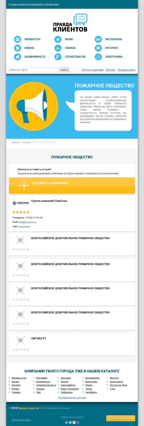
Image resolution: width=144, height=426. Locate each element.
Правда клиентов (28, 408)
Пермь (88, 385)
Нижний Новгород (46, 385)
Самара (40, 388)
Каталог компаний (92, 69)
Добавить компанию (50, 183)
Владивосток (19, 378)
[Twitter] (70, 422)
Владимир (41, 378)
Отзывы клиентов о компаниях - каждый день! (34, 4)
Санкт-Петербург (70, 388)
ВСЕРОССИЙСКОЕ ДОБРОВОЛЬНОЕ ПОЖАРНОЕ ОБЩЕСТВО (70, 238)
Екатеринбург (92, 378)
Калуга (64, 381)
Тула (112, 388)
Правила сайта (126, 69)
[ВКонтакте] (66, 422)
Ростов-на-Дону (118, 385)
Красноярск (116, 381)
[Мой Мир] (78, 422)
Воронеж (66, 378)
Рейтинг (110, 69)
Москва (16, 385)
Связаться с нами (21, 419)
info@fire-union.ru (27, 222)
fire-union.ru (24, 226)
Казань (15, 381)
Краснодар (91, 381)
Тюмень (16, 392)
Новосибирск (68, 385)
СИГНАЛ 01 (38, 338)
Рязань (15, 388)
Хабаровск (67, 392)
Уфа (38, 392)
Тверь (88, 388)
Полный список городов (72, 397)
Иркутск (114, 378)
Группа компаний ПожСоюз (49, 200)
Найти (64, 69)
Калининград (43, 381)
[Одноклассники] (74, 422)
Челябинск (91, 392)
